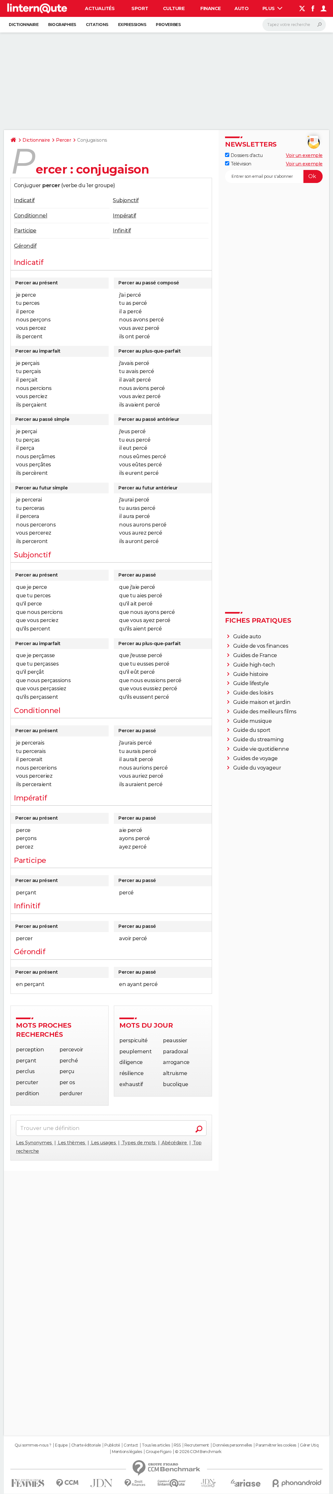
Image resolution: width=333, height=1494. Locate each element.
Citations (97, 24)
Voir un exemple (304, 155)
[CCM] (67, 1483)
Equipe (61, 1445)
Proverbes (168, 24)
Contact (131, 1445)
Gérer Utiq (309, 1445)
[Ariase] (246, 1483)
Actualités (99, 8)
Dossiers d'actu (245, 155)
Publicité (112, 1445)
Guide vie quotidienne (261, 749)
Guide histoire (250, 674)
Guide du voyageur (257, 768)
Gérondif (25, 246)
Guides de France (255, 655)
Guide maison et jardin (261, 702)
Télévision (240, 164)
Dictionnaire (23, 24)
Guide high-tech (254, 665)
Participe (25, 230)
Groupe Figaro (158, 1451)
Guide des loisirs (253, 693)
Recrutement (196, 1445)
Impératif (124, 216)
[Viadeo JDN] (208, 1483)
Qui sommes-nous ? (33, 1445)
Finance (210, 8)
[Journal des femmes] (27, 1483)
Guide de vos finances (260, 646)
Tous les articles (156, 1445)
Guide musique (252, 721)
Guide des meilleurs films (265, 711)
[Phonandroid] (297, 1483)
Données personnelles (232, 1445)
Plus (269, 8)
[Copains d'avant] (171, 1483)
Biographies (62, 24)
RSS (177, 1445)
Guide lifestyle (251, 683)
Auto (241, 8)
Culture (174, 8)
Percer (63, 140)
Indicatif (24, 200)
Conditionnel (30, 216)
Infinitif (122, 230)
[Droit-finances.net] (135, 1483)
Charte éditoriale (86, 1445)
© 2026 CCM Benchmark (198, 1451)
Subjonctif (126, 200)
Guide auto (247, 636)
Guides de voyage (255, 758)
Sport (139, 8)
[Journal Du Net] (101, 1483)
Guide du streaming (258, 739)
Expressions (132, 24)
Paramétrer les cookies (276, 1445)
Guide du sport (252, 730)
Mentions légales (127, 1451)
